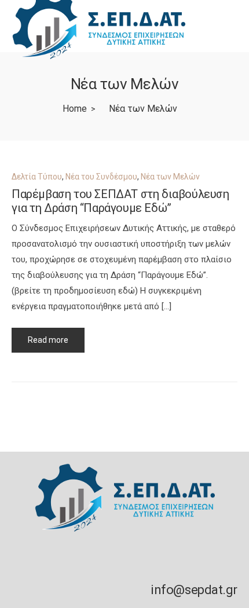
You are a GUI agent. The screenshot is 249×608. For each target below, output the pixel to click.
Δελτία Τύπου (37, 176)
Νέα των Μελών (170, 176)
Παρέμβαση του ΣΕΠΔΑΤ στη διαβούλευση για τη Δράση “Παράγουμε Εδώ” (120, 201)
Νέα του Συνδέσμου (101, 176)
